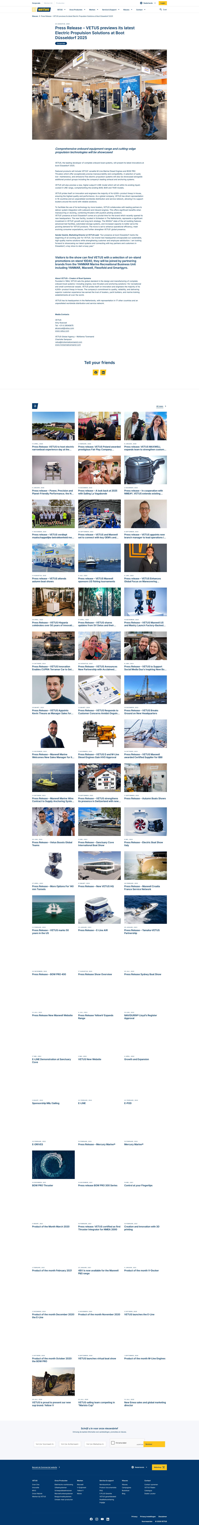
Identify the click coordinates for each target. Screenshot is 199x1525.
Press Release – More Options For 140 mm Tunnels (53, 888)
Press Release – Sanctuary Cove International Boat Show (96, 844)
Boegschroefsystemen (63, 1496)
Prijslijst (102, 1502)
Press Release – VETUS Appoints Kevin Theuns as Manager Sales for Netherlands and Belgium (51, 712)
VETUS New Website (89, 1059)
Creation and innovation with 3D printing (141, 1228)
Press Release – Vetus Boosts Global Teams (52, 844)
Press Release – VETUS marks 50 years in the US (50, 932)
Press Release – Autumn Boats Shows (145, 798)
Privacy (134, 1516)
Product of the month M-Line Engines (144, 1358)
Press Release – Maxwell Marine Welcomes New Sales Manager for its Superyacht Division (52, 756)
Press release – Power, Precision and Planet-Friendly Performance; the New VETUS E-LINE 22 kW (53, 492)
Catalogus (148, 1490)
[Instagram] (96, 1519)
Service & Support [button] (109, 10)
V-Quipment (81, 1487)
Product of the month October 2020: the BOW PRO (52, 1360)
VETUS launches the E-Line (139, 1314)
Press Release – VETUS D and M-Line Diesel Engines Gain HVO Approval (98, 756)
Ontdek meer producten (64, 1499)
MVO (34, 1490)
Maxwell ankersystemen (64, 1493)
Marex (79, 1493)
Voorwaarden (147, 1521)
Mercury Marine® (133, 1144)
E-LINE (82, 1103)
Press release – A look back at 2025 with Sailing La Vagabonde (97, 492)
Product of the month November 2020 (99, 1314)
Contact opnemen (151, 1484)
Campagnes (126, 1487)
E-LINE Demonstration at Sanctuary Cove (51, 1061)
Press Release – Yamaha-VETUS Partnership (142, 932)
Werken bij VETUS (39, 1496)
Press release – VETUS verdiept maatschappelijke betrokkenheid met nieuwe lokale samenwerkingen (52, 536)
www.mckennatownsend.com (68, 345)
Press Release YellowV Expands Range (95, 1017)
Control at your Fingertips (138, 1185)
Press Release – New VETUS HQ (96, 886)
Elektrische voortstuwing (64, 1484)
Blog (123, 1493)
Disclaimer (162, 1516)
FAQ (101, 1490)
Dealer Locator (149, 1493)
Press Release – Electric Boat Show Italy (143, 844)
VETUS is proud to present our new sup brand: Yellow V (51, 1404)
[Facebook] (91, 1519)
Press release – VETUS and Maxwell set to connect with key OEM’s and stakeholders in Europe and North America (98, 536)
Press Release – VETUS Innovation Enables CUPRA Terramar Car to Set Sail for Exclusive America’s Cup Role (52, 668)
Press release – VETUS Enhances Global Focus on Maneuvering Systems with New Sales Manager (143, 580)
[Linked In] (107, 1519)
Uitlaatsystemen (61, 1487)
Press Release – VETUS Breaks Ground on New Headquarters (141, 712)
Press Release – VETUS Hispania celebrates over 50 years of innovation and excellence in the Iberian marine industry (53, 624)
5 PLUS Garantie (106, 1493)
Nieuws (35, 16)
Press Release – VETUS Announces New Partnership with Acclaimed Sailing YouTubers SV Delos (97, 668)
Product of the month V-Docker (141, 1270)
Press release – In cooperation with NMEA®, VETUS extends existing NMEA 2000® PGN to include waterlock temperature (143, 492)
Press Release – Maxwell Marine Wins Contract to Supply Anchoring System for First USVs (53, 800)
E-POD (128, 1103)
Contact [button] (139, 10)
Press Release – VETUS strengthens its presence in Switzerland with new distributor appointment (98, 800)
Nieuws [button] (126, 10)
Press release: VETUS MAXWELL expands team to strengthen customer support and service (145, 448)
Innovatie (35, 1487)
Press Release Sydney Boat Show (142, 974)
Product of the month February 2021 (52, 1270)
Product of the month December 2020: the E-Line (53, 1316)
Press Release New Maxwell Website (52, 1015)
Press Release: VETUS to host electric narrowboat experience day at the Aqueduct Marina (53, 448)
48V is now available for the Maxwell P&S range (98, 1272)
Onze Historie (37, 1493)
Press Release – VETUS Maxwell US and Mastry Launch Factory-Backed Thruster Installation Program (144, 624)
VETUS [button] (60, 10)
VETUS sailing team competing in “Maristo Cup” (96, 1404)
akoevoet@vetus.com (64, 328)
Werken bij (48, 3)
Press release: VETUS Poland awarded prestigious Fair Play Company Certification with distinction (99, 448)
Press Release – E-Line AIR (93, 930)
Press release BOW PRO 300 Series (97, 1185)
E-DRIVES (37, 1144)
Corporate (36, 3)
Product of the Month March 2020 (50, 1226)
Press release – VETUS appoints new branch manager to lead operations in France (144, 536)
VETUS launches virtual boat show (97, 1358)
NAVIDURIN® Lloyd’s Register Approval (140, 1017)
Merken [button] (92, 10)
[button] (148, 3)
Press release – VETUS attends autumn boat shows (49, 580)
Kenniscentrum (105, 1484)
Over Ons (35, 1484)
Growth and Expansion (136, 1059)
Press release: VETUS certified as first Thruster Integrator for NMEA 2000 (99, 1228)
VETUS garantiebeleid (108, 1496)
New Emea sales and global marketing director (145, 1404)
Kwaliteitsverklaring (107, 1499)
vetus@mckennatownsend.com (68, 342)
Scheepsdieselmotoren (63, 1490)
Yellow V (80, 1490)
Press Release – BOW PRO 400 (49, 974)
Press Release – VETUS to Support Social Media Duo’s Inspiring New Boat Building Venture (145, 668)
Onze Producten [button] (75, 10)
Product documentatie (108, 1487)
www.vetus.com (62, 331)
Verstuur (148, 1444)
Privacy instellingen (148, 1516)
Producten (60, 3)
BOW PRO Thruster (42, 1185)
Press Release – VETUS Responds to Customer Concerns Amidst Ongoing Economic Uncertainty (98, 712)
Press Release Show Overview (95, 974)
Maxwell (80, 1484)
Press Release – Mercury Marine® (96, 1144)
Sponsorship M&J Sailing (45, 1103)
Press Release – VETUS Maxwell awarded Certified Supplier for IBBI (143, 756)
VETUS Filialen (149, 1487)
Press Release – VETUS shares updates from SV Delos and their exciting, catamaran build (96, 624)
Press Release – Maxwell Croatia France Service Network (142, 888)
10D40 (87, 261)
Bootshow (125, 1490)
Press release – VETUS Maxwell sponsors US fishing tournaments (96, 580)
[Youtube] (102, 1519)
